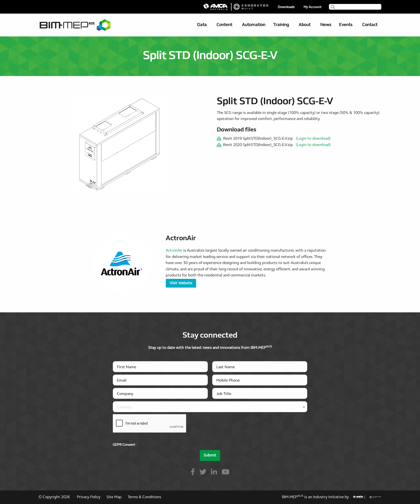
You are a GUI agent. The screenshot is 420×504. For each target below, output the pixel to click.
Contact (369, 25)
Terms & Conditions (144, 497)
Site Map (114, 497)
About (305, 25)
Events (345, 25)
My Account (313, 7)
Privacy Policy (88, 497)
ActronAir (174, 251)
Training (281, 25)
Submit (210, 455)
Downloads (286, 7)
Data (202, 25)
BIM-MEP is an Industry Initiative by (317, 497)
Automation (253, 25)
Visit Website (181, 283)
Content (224, 25)
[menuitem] (203, 25)
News (325, 25)
